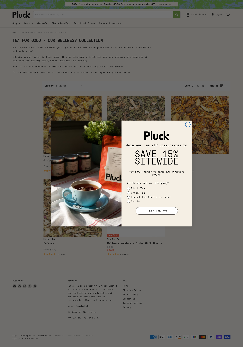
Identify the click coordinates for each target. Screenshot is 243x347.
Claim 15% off (157, 210)
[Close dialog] (187, 124)
